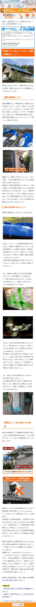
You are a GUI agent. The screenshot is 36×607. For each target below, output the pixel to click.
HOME (4, 21)
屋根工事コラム (13, 21)
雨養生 (29, 88)
